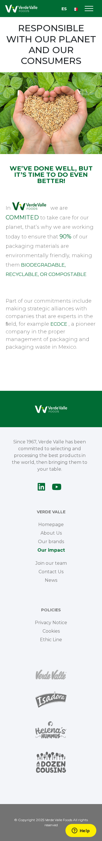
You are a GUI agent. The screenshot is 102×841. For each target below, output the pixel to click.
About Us (51, 533)
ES (64, 8)
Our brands (51, 541)
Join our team (51, 563)
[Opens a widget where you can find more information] (80, 831)
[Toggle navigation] (89, 8)
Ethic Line (51, 639)
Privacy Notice (51, 622)
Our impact (51, 550)
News (51, 580)
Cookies (51, 631)
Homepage (51, 524)
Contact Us (51, 571)
